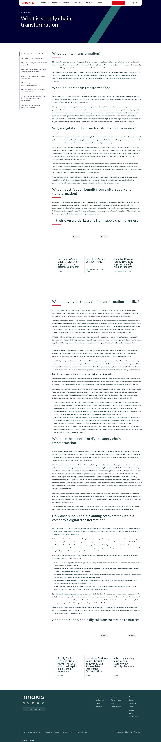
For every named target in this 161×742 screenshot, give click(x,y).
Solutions (55, 2)
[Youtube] (38, 703)
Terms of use (31, 732)
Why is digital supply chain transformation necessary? (34, 64)
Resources (77, 2)
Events (131, 706)
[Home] (34, 697)
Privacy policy (40, 732)
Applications (100, 700)
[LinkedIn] (24, 703)
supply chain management (67, 594)
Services (66, 2)
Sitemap (23, 732)
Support (99, 2)
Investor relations (134, 717)
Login (129, 3)
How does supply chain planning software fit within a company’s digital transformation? (34, 98)
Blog (112, 703)
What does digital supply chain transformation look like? (30, 84)
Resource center (116, 700)
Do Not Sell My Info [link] (27, 740)
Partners (131, 713)
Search (139, 3)
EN (136, 3)
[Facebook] (33, 703)
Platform (98, 703)
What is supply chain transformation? (32, 58)
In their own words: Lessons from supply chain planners (33, 77)
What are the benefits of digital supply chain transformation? (33, 91)
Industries (44, 2)
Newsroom (132, 703)
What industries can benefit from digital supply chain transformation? (33, 70)
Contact (131, 700)
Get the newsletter (34, 709)
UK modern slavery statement (78, 732)
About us (89, 2)
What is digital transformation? (32, 54)
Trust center (49, 732)
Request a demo (118, 3)
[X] (28, 703)
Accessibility (64, 732)
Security (57, 732)
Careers (131, 710)
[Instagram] (43, 703)
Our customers (116, 706)
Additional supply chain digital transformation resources (30, 106)
